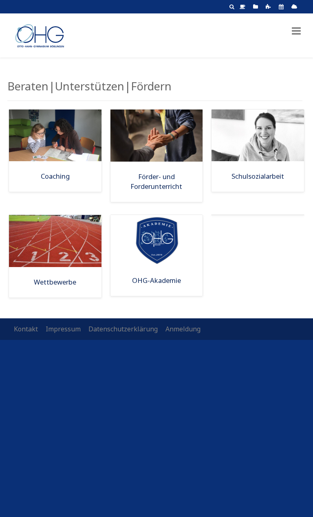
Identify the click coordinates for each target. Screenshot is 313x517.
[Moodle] (269, 6)
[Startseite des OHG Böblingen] (39, 35)
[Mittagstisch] (244, 6)
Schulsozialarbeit (257, 176)
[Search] (231, 6)
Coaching (55, 176)
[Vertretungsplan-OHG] (282, 6)
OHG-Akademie (156, 280)
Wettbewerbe (55, 282)
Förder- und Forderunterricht (156, 181)
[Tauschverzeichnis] (256, 6)
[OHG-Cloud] (295, 6)
